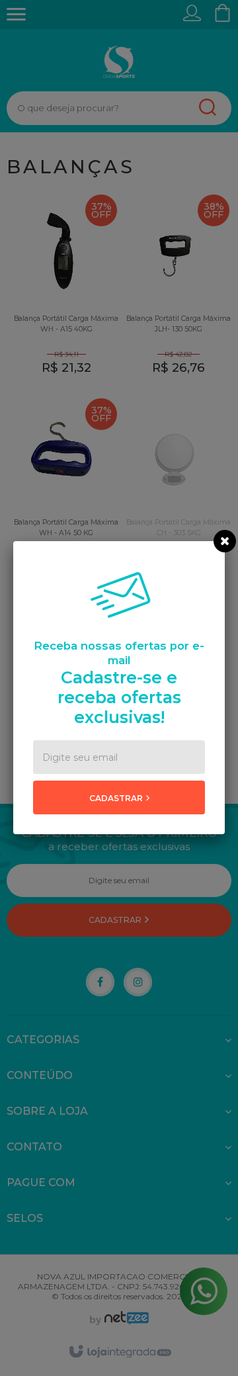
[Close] (225, 541)
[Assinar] (119, 797)
